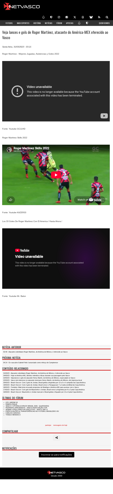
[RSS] (99, 17)
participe (48, 425)
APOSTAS (69, 23)
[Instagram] (59, 17)
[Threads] (83, 17)
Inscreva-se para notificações (56, 454)
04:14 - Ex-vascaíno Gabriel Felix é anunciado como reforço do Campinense (30, 362)
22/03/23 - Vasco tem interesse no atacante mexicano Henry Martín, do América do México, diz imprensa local (42, 380)
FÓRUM (59, 23)
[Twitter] (75, 17)
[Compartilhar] (56, 438)
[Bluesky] (91, 17)
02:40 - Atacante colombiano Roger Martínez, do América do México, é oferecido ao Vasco (35, 352)
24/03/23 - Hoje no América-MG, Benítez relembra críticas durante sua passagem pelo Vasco (36, 375)
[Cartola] (51, 17)
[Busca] (107, 17)
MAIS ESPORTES (23, 23)
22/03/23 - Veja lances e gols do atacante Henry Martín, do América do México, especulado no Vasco (39, 378)
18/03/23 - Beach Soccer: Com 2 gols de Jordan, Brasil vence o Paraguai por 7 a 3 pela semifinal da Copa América (44, 385)
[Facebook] (66, 17)
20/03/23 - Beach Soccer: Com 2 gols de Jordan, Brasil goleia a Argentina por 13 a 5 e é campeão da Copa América (44, 382)
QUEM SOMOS (104, 23)
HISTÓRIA (37, 23)
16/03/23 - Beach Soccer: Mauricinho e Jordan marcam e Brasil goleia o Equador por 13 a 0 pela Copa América (42, 392)
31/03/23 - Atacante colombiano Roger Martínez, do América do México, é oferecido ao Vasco (36, 373)
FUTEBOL (9, 23)
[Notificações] (43, 17)
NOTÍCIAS (48, 23)
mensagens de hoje (60, 425)
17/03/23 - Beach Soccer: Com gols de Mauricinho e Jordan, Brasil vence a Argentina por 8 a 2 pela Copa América (44, 389)
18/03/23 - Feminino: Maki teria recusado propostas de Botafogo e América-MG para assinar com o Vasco (41, 387)
